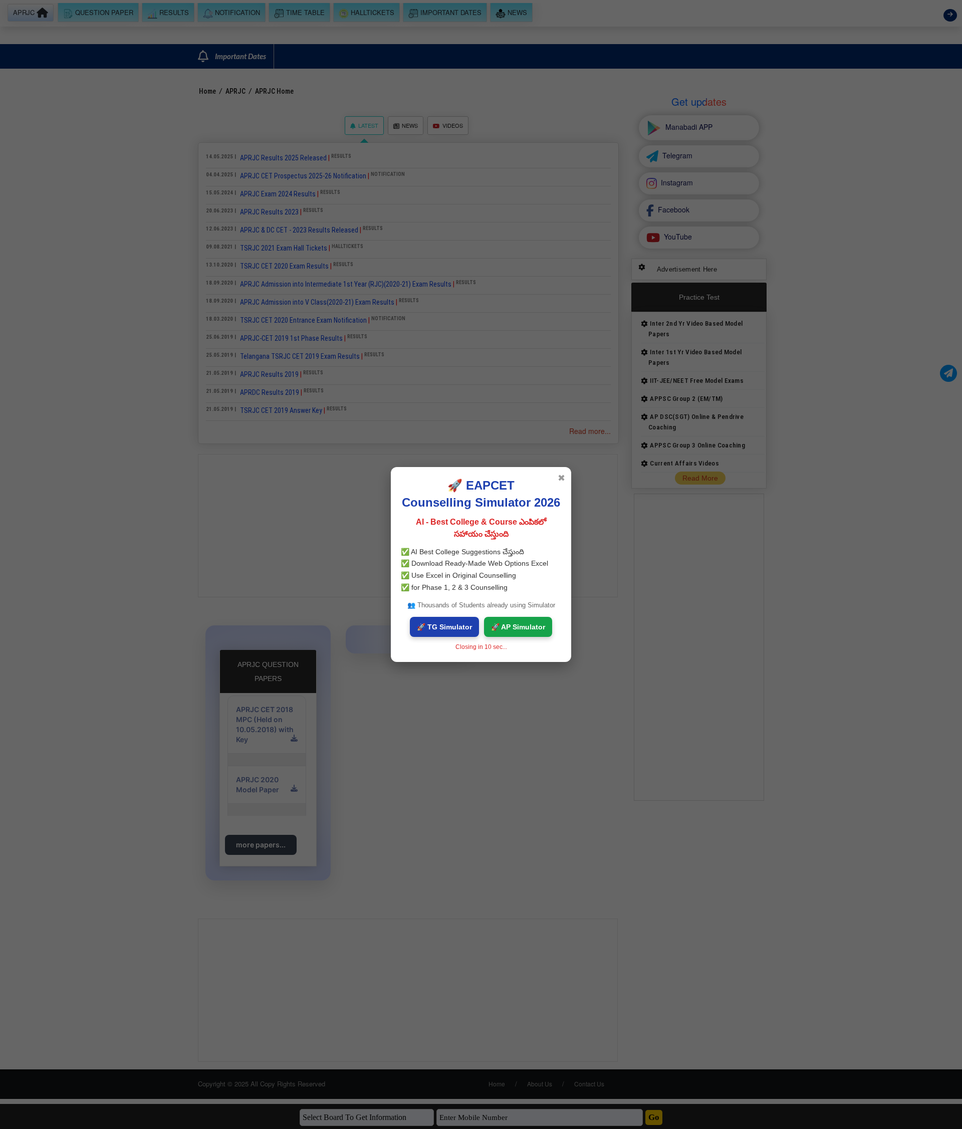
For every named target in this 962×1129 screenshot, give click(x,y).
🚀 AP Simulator (518, 627)
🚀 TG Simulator (444, 627)
